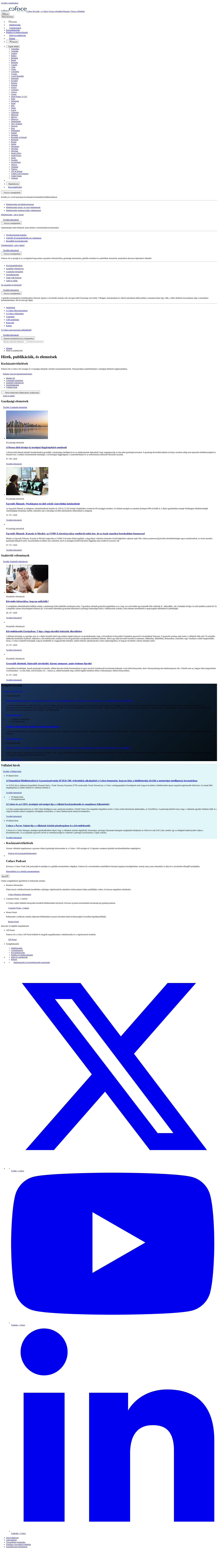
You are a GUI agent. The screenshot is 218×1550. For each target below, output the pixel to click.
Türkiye (14, 169)
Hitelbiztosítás (16, 948)
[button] (11, 22)
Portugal (14, 135)
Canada (14, 65)
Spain (13, 158)
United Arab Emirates (19, 174)
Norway (14, 126)
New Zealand (16, 124)
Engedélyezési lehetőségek (16, 1547)
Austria (14, 53)
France (14, 87)
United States (16, 176)
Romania (14, 140)
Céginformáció (17, 950)
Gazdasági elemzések (14, 380)
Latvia (13, 110)
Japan (13, 108)
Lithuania (15, 112)
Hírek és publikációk (19, 957)
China (13, 69)
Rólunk (14, 959)
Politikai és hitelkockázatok (22, 955)
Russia (13, 142)
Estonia (14, 83)
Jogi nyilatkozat (12, 1538)
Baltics (14, 56)
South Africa (16, 153)
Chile (13, 67)
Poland (14, 133)
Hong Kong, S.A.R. (19, 96)
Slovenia (14, 151)
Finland (14, 85)
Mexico (14, 117)
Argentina (15, 49)
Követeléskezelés (18, 953)
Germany (15, 90)
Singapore (15, 146)
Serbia (13, 144)
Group (13, 94)
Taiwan (14, 165)
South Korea (16, 155)
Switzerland (16, 162)
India (13, 99)
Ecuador (14, 81)
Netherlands (16, 121)
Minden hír (10, 378)
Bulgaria (14, 62)
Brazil (13, 60)
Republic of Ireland (18, 137)
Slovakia (14, 149)
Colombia (15, 72)
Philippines (15, 131)
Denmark (15, 78)
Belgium (14, 58)
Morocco (14, 119)
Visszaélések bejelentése (15, 1542)
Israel (13, 103)
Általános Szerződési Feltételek (18, 1544)
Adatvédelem (11, 1540)
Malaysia (14, 115)
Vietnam (14, 178)
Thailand (14, 167)
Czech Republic (17, 76)
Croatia (14, 74)
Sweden (14, 160)
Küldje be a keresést (35, 342)
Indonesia (15, 101)
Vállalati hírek (11, 387)
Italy (13, 106)
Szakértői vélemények (15, 383)
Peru (13, 128)
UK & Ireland (16, 171)
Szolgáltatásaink (12, 385)
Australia (14, 51)
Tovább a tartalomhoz (9, 3)
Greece (14, 92)
